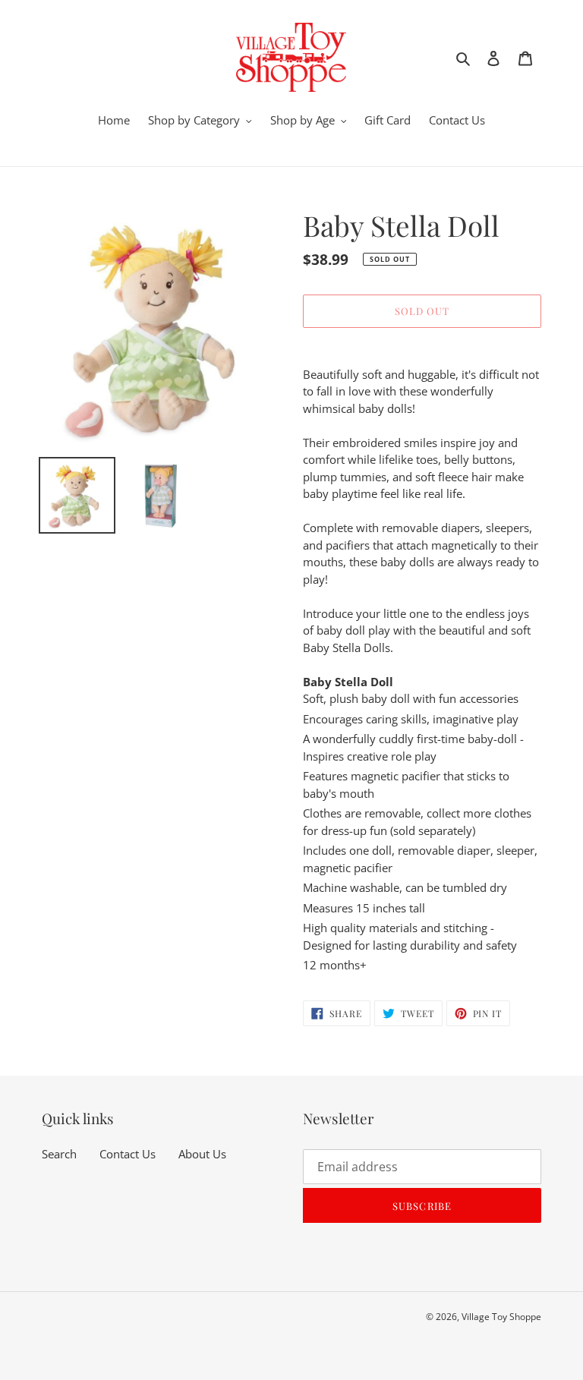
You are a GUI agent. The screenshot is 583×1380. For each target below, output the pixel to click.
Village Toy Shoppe (501, 1316)
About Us (202, 1153)
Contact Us (127, 1153)
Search (59, 1153)
